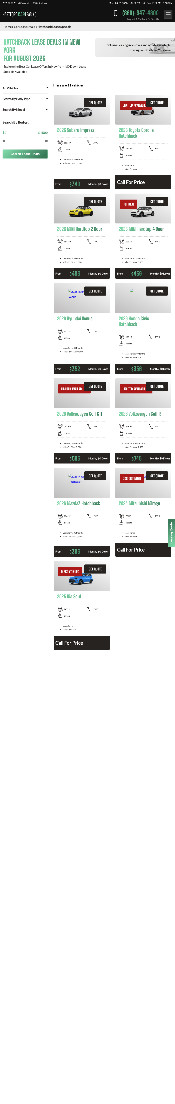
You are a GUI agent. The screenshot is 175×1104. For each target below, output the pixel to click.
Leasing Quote (171, 533)
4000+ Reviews (39, 3)
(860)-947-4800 (140, 12)
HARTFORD (19, 14)
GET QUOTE (95, 102)
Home (7, 27)
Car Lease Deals (24, 27)
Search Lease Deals (25, 154)
